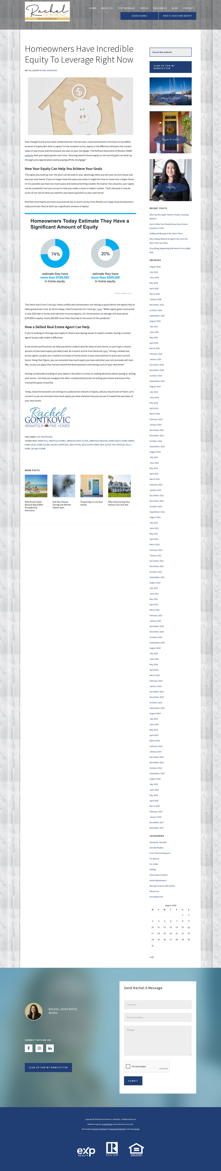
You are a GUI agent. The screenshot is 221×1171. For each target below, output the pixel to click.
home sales (30, 444)
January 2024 (155, 424)
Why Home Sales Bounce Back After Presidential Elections (34, 506)
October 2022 (156, 506)
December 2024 (157, 364)
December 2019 (157, 691)
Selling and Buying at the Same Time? (166, 233)
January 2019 (155, 751)
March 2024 (155, 413)
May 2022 (154, 533)
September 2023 (157, 446)
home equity (115, 440)
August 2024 (155, 386)
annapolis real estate (77, 440)
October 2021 (156, 571)
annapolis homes (57, 440)
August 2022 (155, 517)
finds (110, 201)
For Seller (154, 864)
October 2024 (156, 375)
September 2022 (157, 511)
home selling (43, 444)
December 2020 (157, 626)
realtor (121, 444)
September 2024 (157, 381)
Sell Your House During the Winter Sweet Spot (62, 504)
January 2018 (155, 817)
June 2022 (154, 528)
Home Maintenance (158, 880)
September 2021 (157, 577)
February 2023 (156, 484)
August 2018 (155, 778)
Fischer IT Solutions (99, 1129)
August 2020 (155, 648)
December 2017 (157, 822)
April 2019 (154, 735)
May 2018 (154, 795)
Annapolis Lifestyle (158, 842)
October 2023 (156, 441)
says (99, 309)
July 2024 (154, 392)
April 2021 (154, 604)
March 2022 (155, 544)
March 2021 (155, 609)
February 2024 (156, 419)
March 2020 (155, 675)
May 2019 (154, 729)
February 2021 (156, 615)
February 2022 (156, 550)
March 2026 (155, 294)
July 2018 (154, 784)
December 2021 (157, 560)
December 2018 (157, 757)
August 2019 (155, 713)
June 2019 (154, 724)
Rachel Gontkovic (60, 444)
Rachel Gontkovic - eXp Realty (47, 15)
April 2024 (154, 408)
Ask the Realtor (44, 436)
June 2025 (154, 332)
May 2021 (154, 599)
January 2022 (155, 555)
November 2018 (157, 762)
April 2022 (154, 539)
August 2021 (155, 582)
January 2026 (155, 299)
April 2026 (154, 288)
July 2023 (154, 457)
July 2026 (154, 272)
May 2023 (154, 468)
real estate (75, 444)
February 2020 (156, 680)
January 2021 (155, 620)
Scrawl (136, 1129)
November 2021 (157, 566)
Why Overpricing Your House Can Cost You (119, 503)
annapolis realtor (98, 440)
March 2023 (155, 479)
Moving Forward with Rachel (162, 885)
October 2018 (156, 768)
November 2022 (157, 501)
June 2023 (154, 462)
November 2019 (157, 697)
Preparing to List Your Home (91, 503)
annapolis (43, 440)
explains (29, 155)
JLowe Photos (107, 1124)
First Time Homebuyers (160, 853)
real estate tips (108, 444)
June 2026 (154, 277)
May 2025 (154, 337)
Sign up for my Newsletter (164, 67)
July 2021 (154, 588)
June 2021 (154, 593)
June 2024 (154, 397)
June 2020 (154, 659)
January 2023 (155, 490)
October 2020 (156, 637)
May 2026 (154, 283)
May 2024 (154, 403)
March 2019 (155, 740)
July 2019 (154, 718)
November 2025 (157, 304)
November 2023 (157, 435)
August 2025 (155, 321)
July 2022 (154, 522)
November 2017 (157, 827)
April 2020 (154, 669)
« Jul (151, 956)
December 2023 (157, 430)
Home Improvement (158, 875)
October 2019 (156, 702)
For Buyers (154, 858)
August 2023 (155, 452)
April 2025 (154, 343)
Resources (154, 891)
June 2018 (154, 789)
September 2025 (157, 315)
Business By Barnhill (117, 1129)
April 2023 (154, 473)
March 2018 (155, 806)
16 (189, 927)
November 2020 (157, 631)
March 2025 (155, 348)
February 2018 (156, 811)
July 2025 (154, 326)
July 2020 (154, 653)
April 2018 (154, 800)
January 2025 (155, 359)
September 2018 (157, 773)
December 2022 (157, 495)
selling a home (38, 448)
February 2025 (156, 354)
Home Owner (128, 440)
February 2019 (156, 746)
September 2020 (157, 642)
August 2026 (155, 266)
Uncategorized (156, 896)
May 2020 (154, 664)
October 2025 (156, 310)
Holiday (153, 869)
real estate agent (90, 444)
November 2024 (157, 370)
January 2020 (155, 686)
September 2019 (157, 708)
